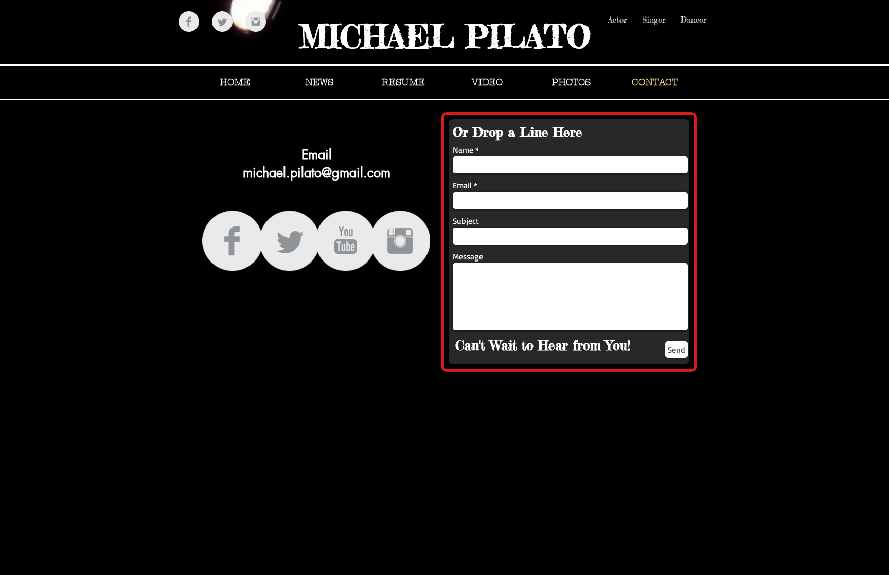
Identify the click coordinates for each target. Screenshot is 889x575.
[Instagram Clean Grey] (255, 21)
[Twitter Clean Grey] (222, 21)
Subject (466, 221)
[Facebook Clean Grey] (189, 21)
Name (463, 150)
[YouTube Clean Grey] (345, 241)
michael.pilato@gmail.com (316, 172)
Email (462, 185)
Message (468, 256)
